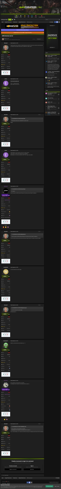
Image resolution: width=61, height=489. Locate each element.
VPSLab (49, 73)
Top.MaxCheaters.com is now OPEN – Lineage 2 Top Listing (23, 32)
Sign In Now (32, 469)
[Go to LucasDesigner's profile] (46, 77)
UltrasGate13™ (5, 340)
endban (6, 78)
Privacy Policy (4, 483)
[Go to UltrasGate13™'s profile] (5, 345)
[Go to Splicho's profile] (46, 56)
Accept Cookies (49, 486)
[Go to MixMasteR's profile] (5, 190)
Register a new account (13, 469)
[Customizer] (13, 20)
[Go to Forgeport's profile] (46, 112)
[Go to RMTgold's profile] (46, 106)
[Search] (59, 20)
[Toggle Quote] (11, 118)
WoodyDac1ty (6, 267)
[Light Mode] (15, 20)
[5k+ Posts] (4, 419)
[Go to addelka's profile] (46, 102)
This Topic (55, 19)
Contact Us (8, 483)
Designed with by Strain (5, 481)
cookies (15, 486)
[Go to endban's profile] (5, 83)
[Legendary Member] (7, 419)
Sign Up (10, 19)
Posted (54, 57)
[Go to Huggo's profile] (46, 98)
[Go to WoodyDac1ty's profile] (5, 271)
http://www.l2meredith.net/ (15, 81)
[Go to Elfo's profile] (46, 61)
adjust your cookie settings (38, 486)
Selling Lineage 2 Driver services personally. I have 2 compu (52, 107)
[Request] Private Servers (16, 39)
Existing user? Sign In (4, 19)
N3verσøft (7, 38)
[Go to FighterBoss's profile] (5, 385)
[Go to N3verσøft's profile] (3, 39)
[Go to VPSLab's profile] (46, 72)
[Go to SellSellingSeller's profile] (46, 93)
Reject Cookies (56, 486)
